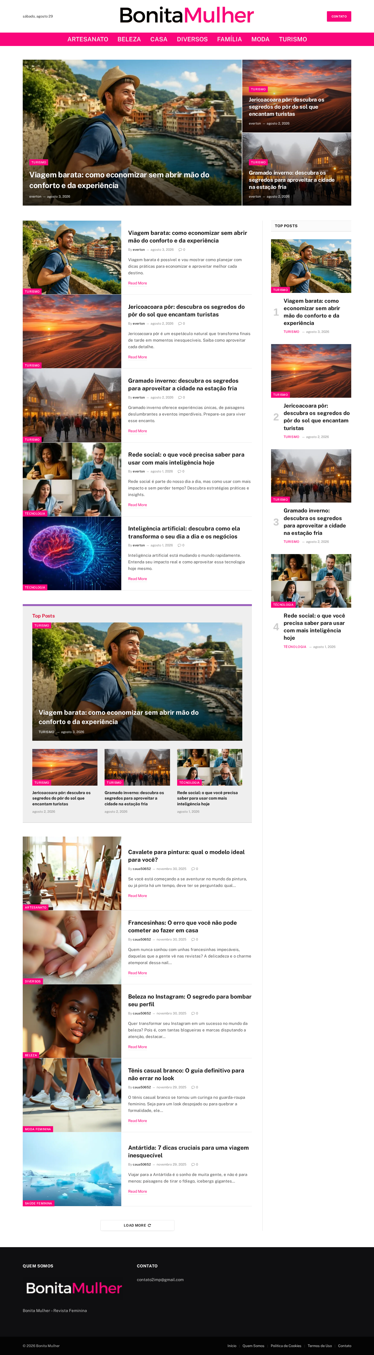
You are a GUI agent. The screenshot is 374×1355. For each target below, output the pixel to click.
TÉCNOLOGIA (35, 513)
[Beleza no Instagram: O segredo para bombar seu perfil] (72, 1021)
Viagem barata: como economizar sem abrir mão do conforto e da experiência (119, 180)
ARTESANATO (87, 39)
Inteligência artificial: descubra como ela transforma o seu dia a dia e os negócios (184, 532)
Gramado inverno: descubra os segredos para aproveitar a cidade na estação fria (292, 179)
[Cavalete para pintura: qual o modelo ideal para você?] (72, 873)
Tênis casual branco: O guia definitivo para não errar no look (186, 1074)
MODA (260, 39)
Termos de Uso (320, 1346)
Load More (135, 1225)
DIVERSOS (192, 39)
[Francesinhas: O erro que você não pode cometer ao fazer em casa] (72, 947)
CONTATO (339, 16)
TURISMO (293, 39)
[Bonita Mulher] (187, 16)
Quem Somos (253, 1346)
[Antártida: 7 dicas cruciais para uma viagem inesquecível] (72, 1169)
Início (232, 1346)
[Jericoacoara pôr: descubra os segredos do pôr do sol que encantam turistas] (72, 331)
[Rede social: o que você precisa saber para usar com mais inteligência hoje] (72, 480)
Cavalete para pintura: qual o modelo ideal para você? (186, 856)
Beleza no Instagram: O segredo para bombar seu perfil (190, 1000)
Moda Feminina (38, 1129)
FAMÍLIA (229, 39)
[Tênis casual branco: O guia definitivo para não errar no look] (72, 1095)
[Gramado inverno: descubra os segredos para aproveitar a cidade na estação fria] (72, 405)
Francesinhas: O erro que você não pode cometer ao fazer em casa (182, 926)
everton (35, 196)
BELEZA (129, 39)
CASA (159, 39)
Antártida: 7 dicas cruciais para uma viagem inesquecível (188, 1151)
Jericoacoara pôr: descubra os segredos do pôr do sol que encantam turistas (286, 106)
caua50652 (142, 869)
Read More (137, 283)
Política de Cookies (286, 1346)
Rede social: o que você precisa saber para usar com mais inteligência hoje (186, 458)
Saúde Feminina (38, 1203)
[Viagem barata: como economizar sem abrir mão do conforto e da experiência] (132, 133)
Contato (344, 1346)
